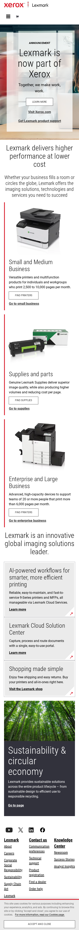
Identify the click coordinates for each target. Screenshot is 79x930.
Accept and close (39, 924)
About (8, 846)
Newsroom (61, 852)
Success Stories (64, 859)
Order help (36, 889)
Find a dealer (37, 882)
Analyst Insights (64, 866)
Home (51, 5)
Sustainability (13, 877)
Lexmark (11, 840)
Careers (9, 853)
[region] (39, 914)
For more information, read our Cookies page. (40, 914)
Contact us (38, 840)
